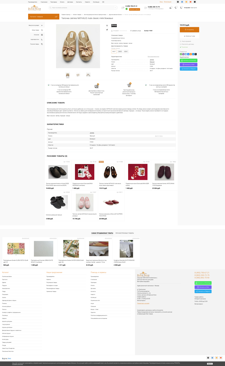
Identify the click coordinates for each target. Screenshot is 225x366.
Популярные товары (51, 282)
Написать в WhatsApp (189, 60)
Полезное (93, 306)
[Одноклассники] (191, 54)
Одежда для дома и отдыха (9, 300)
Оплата (62, 2)
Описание (36, 34)
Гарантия (93, 312)
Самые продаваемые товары (102, 233)
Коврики (4, 318)
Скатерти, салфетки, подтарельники (11, 312)
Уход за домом (6, 324)
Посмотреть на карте (143, 303)
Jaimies (152, 59)
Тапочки (4, 309)
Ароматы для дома (7, 321)
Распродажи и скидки (52, 285)
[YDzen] (178, 2)
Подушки (4, 285)
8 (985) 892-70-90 (202, 278)
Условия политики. (17, 364)
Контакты (79, 2)
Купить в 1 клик (190, 36)
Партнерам (53, 2)
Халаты (4, 297)
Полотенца (5, 315)
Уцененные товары (51, 291)
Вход (161, 1)
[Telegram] (186, 54)
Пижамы (4, 303)
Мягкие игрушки (6, 333)
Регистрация (167, 1)
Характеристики (35, 39)
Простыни (4, 279)
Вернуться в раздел (34, 25)
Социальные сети (95, 300)
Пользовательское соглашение (99, 318)
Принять (210, 363)
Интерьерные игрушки (8, 336)
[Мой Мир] (193, 54)
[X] (196, 54)
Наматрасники (6, 288)
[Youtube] (190, 2)
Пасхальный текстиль (8, 351)
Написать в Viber (190, 64)
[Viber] (183, 54)
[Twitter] (195, 2)
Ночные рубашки (6, 306)
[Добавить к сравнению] (107, 29)
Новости (87, 2)
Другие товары (159, 136)
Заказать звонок (134, 9)
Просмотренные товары (124, 233)
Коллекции (96, 2)
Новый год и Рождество (8, 348)
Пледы (4, 291)
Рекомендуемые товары (52, 288)
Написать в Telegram (190, 68)
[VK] (182, 2)
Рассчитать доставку (188, 44)
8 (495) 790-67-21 (131, 6)
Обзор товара (35, 30)
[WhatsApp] (181, 54)
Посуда (4, 345)
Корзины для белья (7, 327)
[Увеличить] (78, 46)
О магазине (44, 2)
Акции (92, 303)
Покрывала (5, 294)
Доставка (70, 2)
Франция (152, 62)
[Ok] (186, 2)
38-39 (120, 51)
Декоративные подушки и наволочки (11, 330)
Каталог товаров (36, 17)
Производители (32, 2)
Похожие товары (34, 44)
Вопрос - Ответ (94, 309)
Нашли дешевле (186, 41)
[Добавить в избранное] (107, 25)
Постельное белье (7, 276)
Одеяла (4, 282)
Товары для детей (6, 342)
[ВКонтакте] (188, 54)
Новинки (48, 279)
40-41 (126, 51)
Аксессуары (5, 339)
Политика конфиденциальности (99, 315)
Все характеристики (153, 56)
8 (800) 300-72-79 (154, 7)
